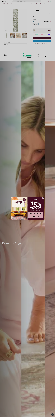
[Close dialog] (43, 198)
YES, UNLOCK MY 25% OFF (35, 213)
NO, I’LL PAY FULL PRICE (35, 216)
